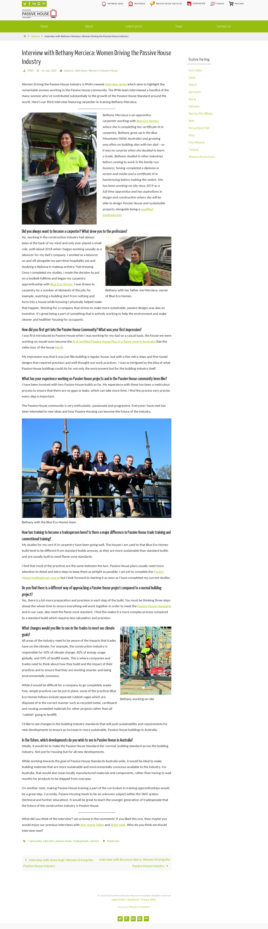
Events (192, 77)
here (58, 347)
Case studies (195, 70)
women (94, 841)
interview (48, 841)
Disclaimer (133, 899)
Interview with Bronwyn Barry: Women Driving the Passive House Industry (134, 863)
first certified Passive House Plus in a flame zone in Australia (114, 342)
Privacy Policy (148, 899)
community (35, 841)
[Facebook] (29, 4)
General (35, 36)
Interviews (81, 70)
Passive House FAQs (199, 128)
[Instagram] (39, 4)
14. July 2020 (49, 70)
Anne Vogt (118, 825)
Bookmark (113, 841)
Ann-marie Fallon (92, 825)
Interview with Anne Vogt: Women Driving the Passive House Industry (58, 863)
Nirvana (133, 907)
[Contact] (44, 4)
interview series (116, 84)
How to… (193, 99)
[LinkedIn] (34, 4)
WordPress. (145, 907)
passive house (63, 841)
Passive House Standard (153, 606)
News (192, 121)
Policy (192, 135)
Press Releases (197, 142)
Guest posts (195, 92)
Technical (193, 149)
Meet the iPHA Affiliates (201, 113)
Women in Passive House (103, 70)
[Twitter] (25, 4)
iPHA (30, 70)
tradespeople (81, 841)
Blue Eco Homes (148, 121)
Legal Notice (118, 899)
